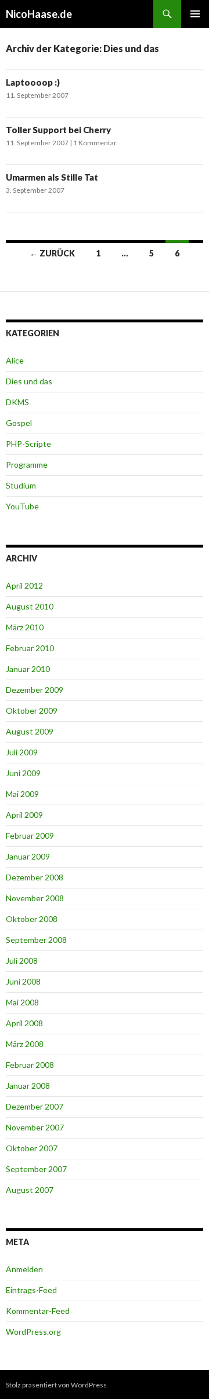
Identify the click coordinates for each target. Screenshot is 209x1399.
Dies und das (29, 381)
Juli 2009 (22, 752)
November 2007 (35, 1127)
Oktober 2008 (31, 919)
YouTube (22, 506)
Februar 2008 (30, 1065)
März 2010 (25, 627)
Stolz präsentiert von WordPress (56, 1384)
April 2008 (24, 1023)
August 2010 (29, 606)
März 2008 (25, 1044)
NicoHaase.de (39, 14)
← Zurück (52, 253)
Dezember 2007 (34, 1106)
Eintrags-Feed (31, 1290)
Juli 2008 (22, 960)
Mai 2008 (22, 1002)
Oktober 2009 (31, 710)
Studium (21, 485)
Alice (15, 360)
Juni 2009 (23, 773)
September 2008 (36, 940)
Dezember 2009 (34, 690)
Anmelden (24, 1269)
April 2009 (24, 815)
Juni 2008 (23, 981)
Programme (27, 464)
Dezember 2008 (34, 877)
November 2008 (35, 898)
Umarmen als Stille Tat (52, 177)
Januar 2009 (28, 856)
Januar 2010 (28, 669)
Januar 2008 (28, 1085)
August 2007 (29, 1190)
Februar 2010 (30, 648)
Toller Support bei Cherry (58, 129)
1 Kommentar (95, 142)
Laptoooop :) (33, 82)
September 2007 (36, 1169)
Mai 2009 (22, 794)
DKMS (17, 402)
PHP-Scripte (28, 444)
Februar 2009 (30, 835)
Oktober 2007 (31, 1148)
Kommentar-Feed (38, 1311)
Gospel (19, 423)
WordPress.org (33, 1331)
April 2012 (24, 585)
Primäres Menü (195, 14)
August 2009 (29, 731)
